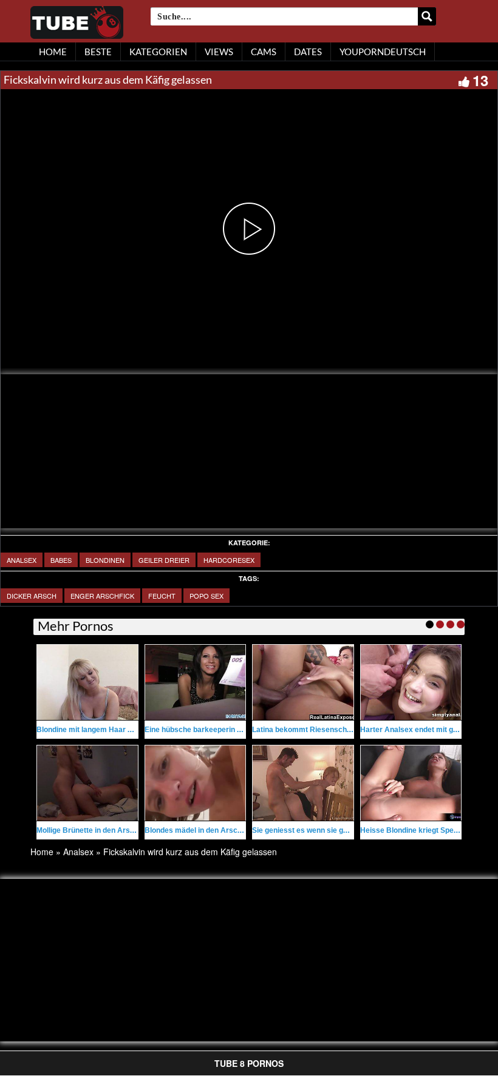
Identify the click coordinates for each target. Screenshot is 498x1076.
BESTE (98, 51)
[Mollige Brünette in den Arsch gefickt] (87, 783)
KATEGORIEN (158, 51)
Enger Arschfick (102, 595)
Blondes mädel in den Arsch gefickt (206, 830)
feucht (162, 595)
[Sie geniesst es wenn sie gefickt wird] (303, 783)
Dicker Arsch (31, 595)
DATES (308, 51)
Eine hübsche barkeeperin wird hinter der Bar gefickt (236, 729)
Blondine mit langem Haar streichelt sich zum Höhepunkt (134, 729)
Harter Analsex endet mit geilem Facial (427, 729)
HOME (53, 51)
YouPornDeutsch (382, 51)
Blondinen (105, 560)
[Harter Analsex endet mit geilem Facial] (411, 682)
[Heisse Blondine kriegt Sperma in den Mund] (411, 783)
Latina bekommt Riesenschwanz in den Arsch (331, 729)
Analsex (21, 560)
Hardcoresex (228, 560)
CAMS (263, 51)
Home (41, 852)
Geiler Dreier (163, 560)
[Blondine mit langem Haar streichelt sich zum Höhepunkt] (87, 682)
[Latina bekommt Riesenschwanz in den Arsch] (303, 682)
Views (219, 51)
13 (480, 80)
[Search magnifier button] (427, 16)
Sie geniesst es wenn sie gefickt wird (315, 830)
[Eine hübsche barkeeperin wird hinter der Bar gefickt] (196, 682)
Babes (61, 560)
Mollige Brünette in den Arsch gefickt (100, 830)
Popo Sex (206, 595)
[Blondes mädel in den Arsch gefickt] (196, 783)
